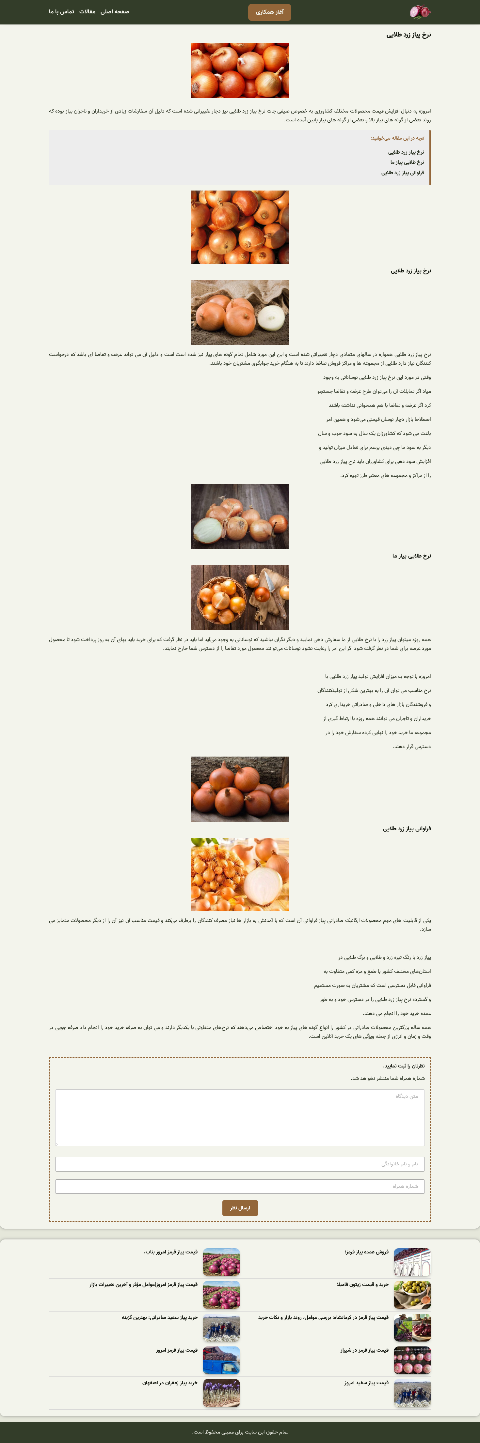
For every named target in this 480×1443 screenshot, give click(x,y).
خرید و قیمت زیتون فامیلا (363, 1285)
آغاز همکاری (269, 12)
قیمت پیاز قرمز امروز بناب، (171, 1252)
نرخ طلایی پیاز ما (407, 162)
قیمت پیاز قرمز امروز (177, 1350)
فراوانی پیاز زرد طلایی (402, 173)
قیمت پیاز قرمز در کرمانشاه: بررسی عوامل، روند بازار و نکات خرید (323, 1318)
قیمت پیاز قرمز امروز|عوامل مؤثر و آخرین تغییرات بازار (143, 1285)
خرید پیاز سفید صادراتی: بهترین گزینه (160, 1318)
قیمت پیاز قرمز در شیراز (365, 1350)
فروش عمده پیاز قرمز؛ (366, 1252)
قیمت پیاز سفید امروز (366, 1383)
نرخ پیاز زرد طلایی (406, 152)
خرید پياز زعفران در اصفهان (170, 1383)
